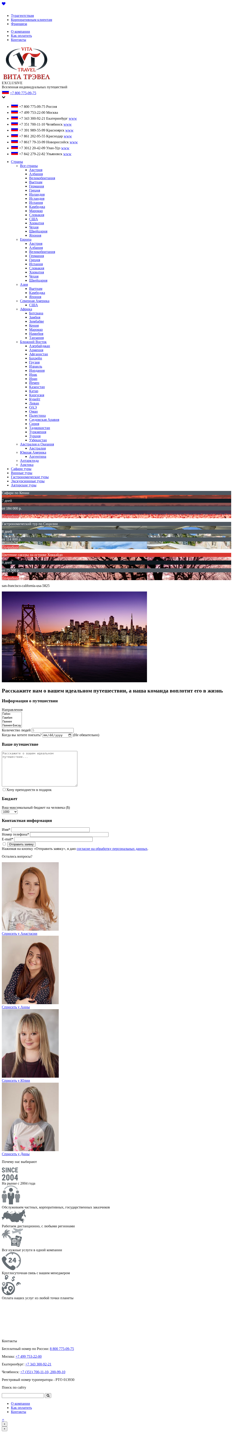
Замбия (34, 317)
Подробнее (10, 516)
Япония (35, 235)
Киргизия (36, 395)
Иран (33, 379)
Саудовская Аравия (44, 420)
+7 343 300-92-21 (38, 1364)
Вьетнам (35, 182)
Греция (34, 190)
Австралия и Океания (37, 444)
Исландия (36, 198)
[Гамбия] (12, 718)
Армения (36, 350)
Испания (36, 203)
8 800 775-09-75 (62, 1349)
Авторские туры (23, 485)
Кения (34, 325)
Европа (25, 239)
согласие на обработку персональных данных (112, 849)
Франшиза (19, 24)
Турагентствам (22, 16)
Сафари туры (21, 469)
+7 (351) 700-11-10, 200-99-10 (42, 1372)
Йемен (34, 383)
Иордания (37, 370)
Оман (33, 411)
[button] (48, 1395)
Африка (26, 309)
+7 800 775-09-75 (23, 93)
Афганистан (38, 354)
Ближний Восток (33, 342)
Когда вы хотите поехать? (22, 735)
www (73, 118)
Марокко (36, 211)
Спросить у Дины (16, 1154)
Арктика (26, 465)
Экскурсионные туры (28, 481)
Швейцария (38, 231)
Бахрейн (35, 358)
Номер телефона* (15, 834)
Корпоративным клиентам (31, 20)
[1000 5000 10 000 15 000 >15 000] (10, 812)
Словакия (36, 215)
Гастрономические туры (30, 477)
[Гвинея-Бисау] (12, 726)
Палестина (37, 415)
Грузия (34, 362)
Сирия (34, 424)
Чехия (33, 227)
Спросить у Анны (16, 1007)
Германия (36, 186)
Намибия (36, 334)
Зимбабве (36, 321)
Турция (35, 436)
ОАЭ (33, 407)
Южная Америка (33, 452)
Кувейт (34, 399)
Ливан (34, 403)
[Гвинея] (12, 722)
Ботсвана (36, 313)
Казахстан (37, 387)
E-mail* (7, 839)
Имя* (6, 829)
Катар (33, 391)
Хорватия (36, 223)
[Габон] (12, 714)
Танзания (36, 338)
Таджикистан (39, 428)
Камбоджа (37, 207)
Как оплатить (21, 36)
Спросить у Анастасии (19, 933)
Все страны (29, 166)
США (33, 219)
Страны (17, 162)
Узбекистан (38, 440)
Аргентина (37, 456)
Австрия (35, 170)
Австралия (37, 448)
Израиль (35, 366)
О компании (20, 31)
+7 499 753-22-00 (28, 1356)
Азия (24, 284)
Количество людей (16, 730)
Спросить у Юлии (16, 1080)
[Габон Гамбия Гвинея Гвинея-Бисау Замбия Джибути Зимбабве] (12, 726)
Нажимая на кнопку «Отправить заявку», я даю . (75, 849)
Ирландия (37, 194)
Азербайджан (39, 346)
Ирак (33, 375)
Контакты (18, 40)
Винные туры (21, 473)
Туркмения (37, 432)
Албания (36, 174)
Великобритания (42, 178)
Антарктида (29, 461)
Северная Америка (34, 301)
